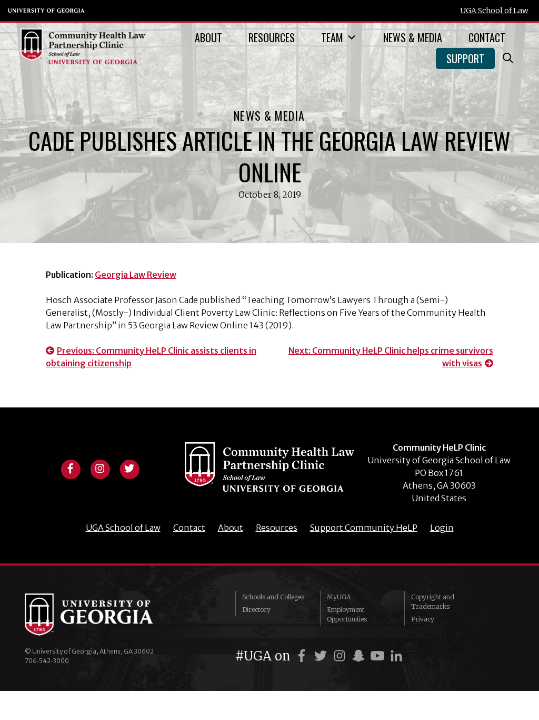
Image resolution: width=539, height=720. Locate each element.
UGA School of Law (494, 10)
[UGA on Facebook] (303, 656)
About (208, 37)
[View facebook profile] (70, 467)
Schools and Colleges (273, 597)
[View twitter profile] (129, 467)
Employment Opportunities (347, 614)
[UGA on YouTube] (379, 656)
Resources (271, 37)
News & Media (412, 37)
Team (332, 37)
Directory (256, 610)
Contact (486, 37)
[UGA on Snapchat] (360, 656)
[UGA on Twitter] (322, 656)
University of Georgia (47, 10)
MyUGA (339, 597)
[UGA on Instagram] (341, 656)
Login (442, 527)
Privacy (422, 619)
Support (465, 58)
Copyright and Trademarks (432, 601)
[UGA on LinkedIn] (396, 656)
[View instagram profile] (100, 467)
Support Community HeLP (363, 527)
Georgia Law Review (135, 274)
